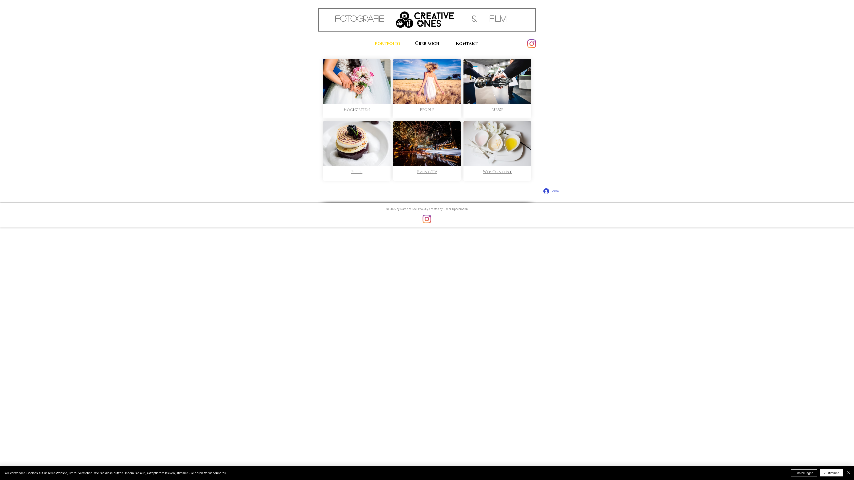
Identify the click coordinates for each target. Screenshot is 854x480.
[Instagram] (531, 43)
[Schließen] (848, 472)
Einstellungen (804, 473)
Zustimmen (832, 473)
